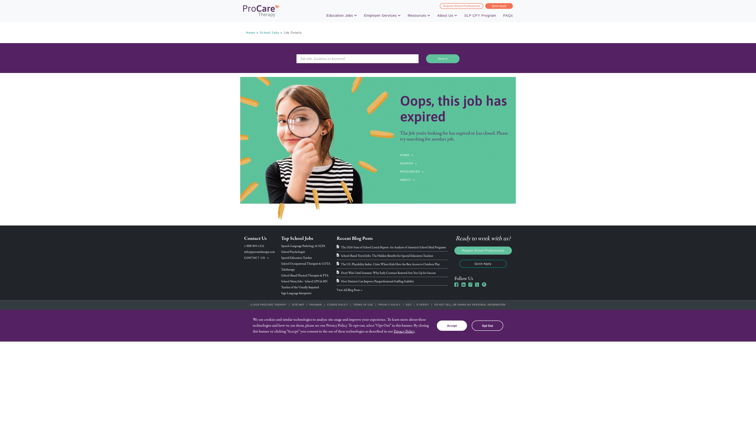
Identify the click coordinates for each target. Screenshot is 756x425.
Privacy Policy (389, 304)
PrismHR (315, 304)
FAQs (508, 16)
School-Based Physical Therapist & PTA (305, 275)
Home (250, 32)
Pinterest (484, 284)
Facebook (456, 284)
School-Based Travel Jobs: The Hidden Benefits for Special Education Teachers (387, 256)
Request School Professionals (461, 5)
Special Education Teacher (296, 258)
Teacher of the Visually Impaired (300, 287)
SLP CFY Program (480, 16)
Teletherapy (288, 270)
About (405, 179)
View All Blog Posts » (350, 290)
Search (406, 163)
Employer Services (380, 16)
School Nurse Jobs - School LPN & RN (304, 281)
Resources (417, 16)
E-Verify (423, 304)
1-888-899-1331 (254, 246)
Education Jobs (339, 16)
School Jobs (270, 32)
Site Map (298, 304)
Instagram (470, 284)
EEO (408, 304)
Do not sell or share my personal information (470, 304)
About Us (445, 16)
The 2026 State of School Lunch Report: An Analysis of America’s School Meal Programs (393, 247)
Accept (452, 325)
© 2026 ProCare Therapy (268, 304)
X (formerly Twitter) (477, 285)
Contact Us (254, 257)
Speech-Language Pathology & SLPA (303, 246)
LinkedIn (463, 284)
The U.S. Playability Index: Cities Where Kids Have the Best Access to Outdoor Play (390, 264)
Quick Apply (499, 5)
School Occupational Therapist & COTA (305, 264)
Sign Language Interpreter (296, 293)
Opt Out (487, 325)
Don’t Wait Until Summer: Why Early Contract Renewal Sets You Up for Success (388, 273)
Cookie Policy (337, 304)
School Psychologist (293, 252)
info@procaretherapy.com (259, 252)
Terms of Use (363, 304)
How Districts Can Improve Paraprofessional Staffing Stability (377, 281)
